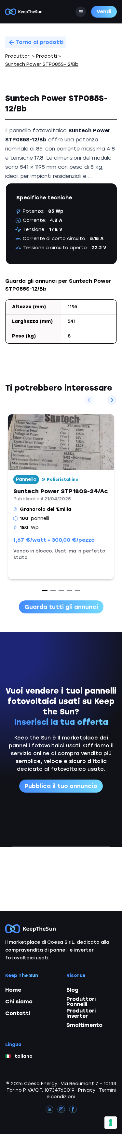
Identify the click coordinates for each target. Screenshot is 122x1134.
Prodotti (46, 56)
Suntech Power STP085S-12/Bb (41, 64)
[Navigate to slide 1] (45, 591)
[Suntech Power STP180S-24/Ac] (61, 496)
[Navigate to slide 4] (69, 591)
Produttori (18, 56)
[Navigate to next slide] (112, 400)
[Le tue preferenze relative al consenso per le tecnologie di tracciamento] (110, 1122)
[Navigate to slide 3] (61, 591)
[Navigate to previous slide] (89, 400)
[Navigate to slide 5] (77, 591)
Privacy (86, 1090)
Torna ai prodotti (39, 42)
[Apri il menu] (80, 12)
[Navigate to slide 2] (53, 591)
